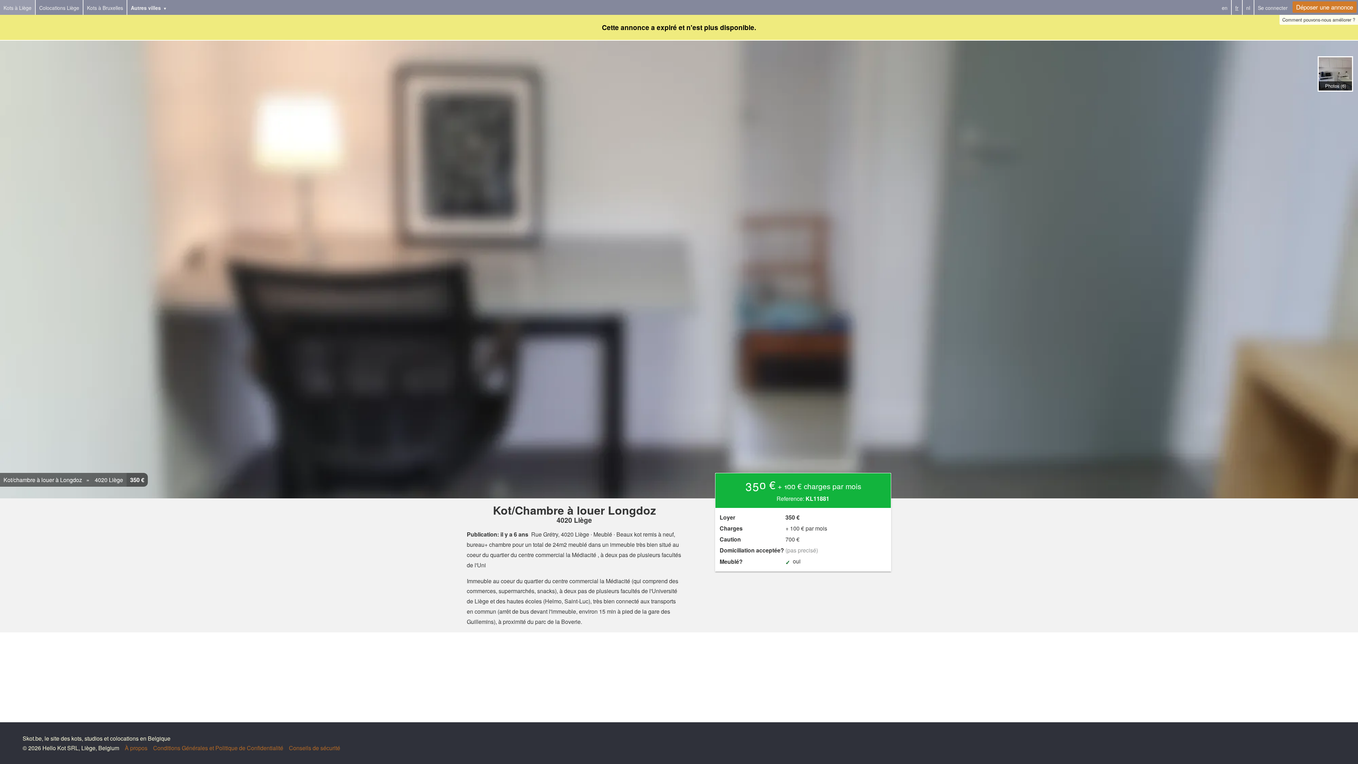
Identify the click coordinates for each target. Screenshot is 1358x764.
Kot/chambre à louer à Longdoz (43, 480)
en (1225, 7)
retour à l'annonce (1335, 99)
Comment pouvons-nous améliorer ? (1318, 19)
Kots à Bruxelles (105, 7)
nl (1248, 7)
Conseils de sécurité (314, 748)
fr (1236, 7)
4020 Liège (108, 480)
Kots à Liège (17, 7)
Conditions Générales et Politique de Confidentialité (218, 748)
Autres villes (146, 7)
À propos (136, 748)
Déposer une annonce (1324, 7)
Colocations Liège (59, 7)
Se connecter (1273, 7)
